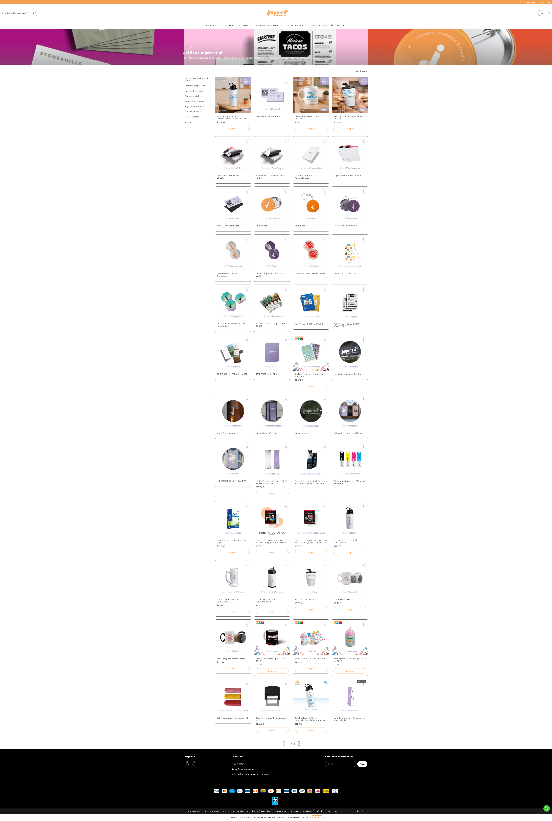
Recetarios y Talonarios (196, 101)
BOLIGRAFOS (244, 25)
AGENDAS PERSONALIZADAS (220, 25)
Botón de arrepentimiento (326, 811)
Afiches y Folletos (193, 111)
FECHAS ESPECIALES (296, 25)
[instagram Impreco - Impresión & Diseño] (187, 763)
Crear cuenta (544, 2)
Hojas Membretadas (194, 106)
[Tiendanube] (358, 811)
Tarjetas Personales (194, 91)
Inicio (184, 48)
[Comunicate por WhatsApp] (546, 808)
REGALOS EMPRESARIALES (269, 25)
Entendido (317, 817)
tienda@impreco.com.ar (243, 769)
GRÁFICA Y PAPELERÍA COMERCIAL (328, 25)
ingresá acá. (307, 811)
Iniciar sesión (529, 2)
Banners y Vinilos (193, 96)
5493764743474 (238, 764)
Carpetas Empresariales (196, 86)
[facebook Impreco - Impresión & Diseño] (194, 763)
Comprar (311, 386)
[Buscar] (34, 13)
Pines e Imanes (192, 117)
